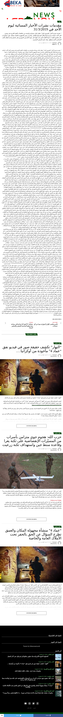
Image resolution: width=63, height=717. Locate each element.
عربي (34, 708)
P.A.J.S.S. (52, 356)
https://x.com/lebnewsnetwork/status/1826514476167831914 (46, 405)
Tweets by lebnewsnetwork (31, 646)
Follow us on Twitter (55, 500)
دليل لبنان (29, 708)
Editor (53, 44)
